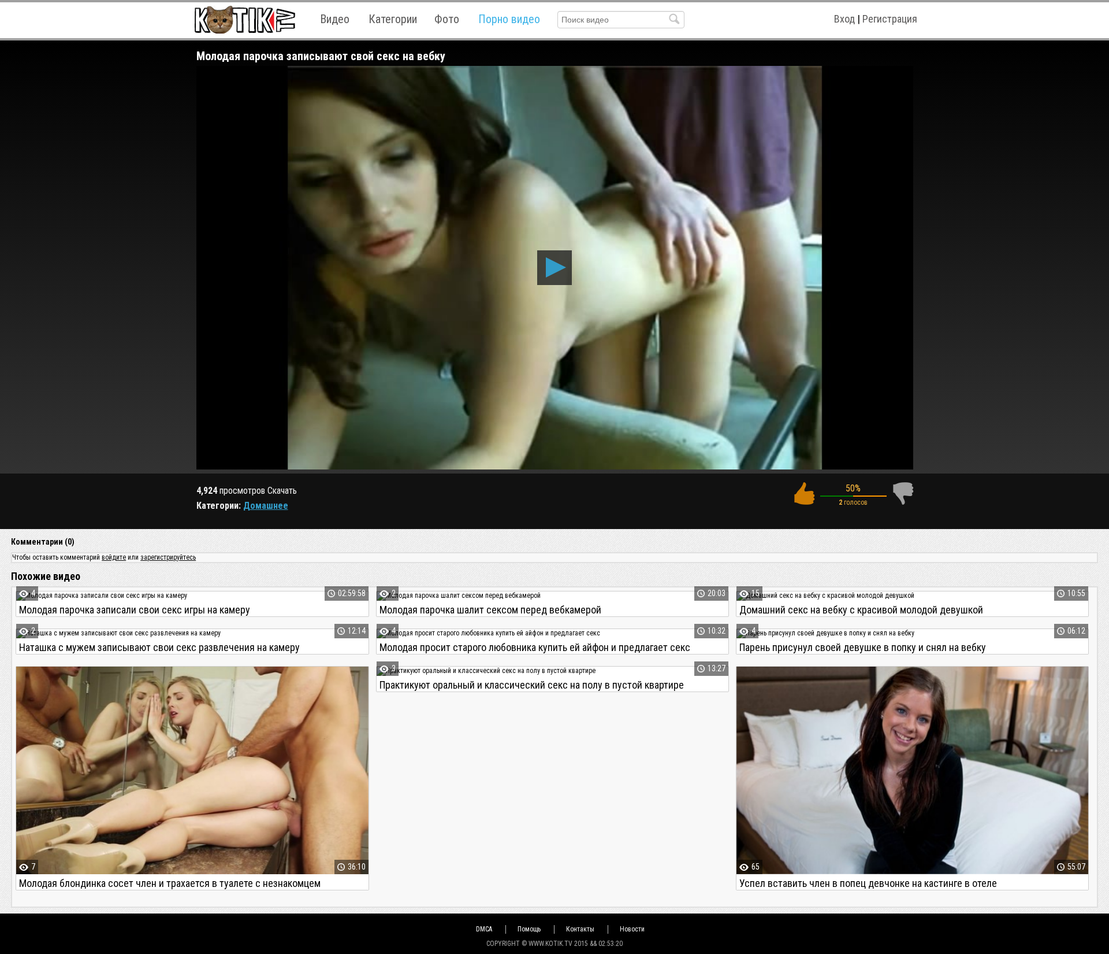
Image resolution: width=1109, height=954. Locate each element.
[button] (554, 267)
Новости (632, 929)
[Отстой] (903, 493)
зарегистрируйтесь (168, 557)
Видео (334, 19)
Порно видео (509, 19)
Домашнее (265, 505)
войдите (114, 557)
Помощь (529, 929)
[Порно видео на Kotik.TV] (244, 19)
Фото (446, 19)
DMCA (484, 929)
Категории (393, 19)
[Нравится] (804, 493)
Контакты (580, 929)
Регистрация (889, 19)
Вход (844, 19)
